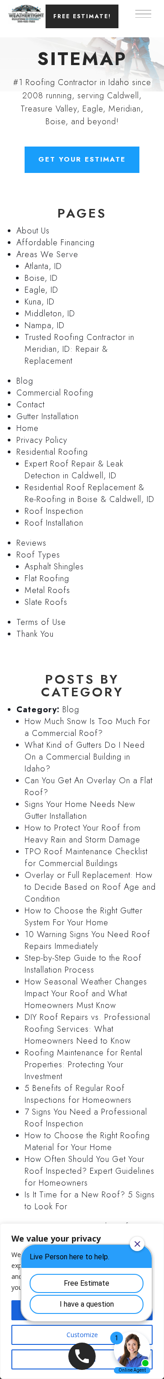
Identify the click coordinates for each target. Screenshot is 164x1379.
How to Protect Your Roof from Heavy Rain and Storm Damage (83, 834)
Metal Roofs (47, 590)
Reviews (31, 543)
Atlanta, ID (43, 266)
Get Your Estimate (82, 159)
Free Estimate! (82, 16)
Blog (24, 381)
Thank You (35, 634)
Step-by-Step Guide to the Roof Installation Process (83, 964)
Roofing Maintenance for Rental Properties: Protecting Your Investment (84, 1064)
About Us (33, 231)
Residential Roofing (52, 452)
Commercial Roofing (54, 393)
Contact (30, 405)
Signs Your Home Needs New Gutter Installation (80, 810)
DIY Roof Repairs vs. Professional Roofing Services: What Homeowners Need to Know (87, 1029)
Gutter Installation (47, 416)
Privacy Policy (41, 440)
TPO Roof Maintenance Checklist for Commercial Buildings (86, 857)
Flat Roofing (47, 578)
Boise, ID (41, 278)
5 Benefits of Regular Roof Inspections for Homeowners (78, 1094)
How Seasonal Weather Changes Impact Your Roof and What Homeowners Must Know (86, 993)
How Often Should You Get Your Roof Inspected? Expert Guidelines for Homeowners (89, 1171)
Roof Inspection (54, 511)
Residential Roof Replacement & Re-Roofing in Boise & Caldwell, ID (89, 493)
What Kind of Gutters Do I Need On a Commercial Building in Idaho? (85, 757)
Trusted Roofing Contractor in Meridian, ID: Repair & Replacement (79, 349)
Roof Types (38, 555)
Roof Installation (54, 523)
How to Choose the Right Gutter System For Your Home (84, 916)
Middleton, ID (50, 313)
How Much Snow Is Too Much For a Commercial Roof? (87, 727)
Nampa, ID (45, 325)
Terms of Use (41, 622)
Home (27, 428)
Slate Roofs (46, 602)
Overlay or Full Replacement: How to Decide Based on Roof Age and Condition (90, 887)
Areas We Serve (47, 254)
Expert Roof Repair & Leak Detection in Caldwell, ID (74, 470)
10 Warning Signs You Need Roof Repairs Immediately (87, 940)
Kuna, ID (40, 302)
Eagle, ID (41, 290)
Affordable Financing (55, 242)
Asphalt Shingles (54, 567)
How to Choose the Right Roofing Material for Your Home (87, 1141)
